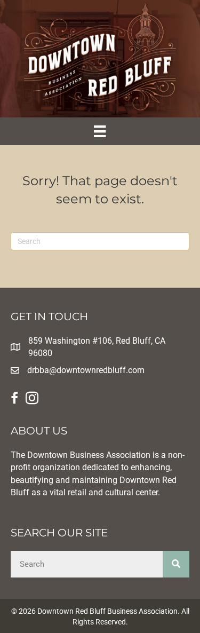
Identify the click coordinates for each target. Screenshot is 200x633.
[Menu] (100, 131)
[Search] (176, 564)
